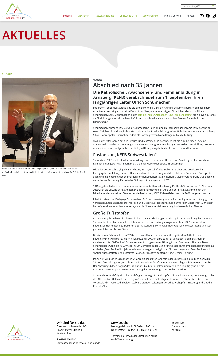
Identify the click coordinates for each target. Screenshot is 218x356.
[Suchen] (213, 6)
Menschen (83, 15)
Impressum (178, 322)
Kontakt (191, 15)
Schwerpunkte (151, 15)
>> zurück (7, 74)
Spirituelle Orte (128, 15)
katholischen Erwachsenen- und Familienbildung (165, 114)
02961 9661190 (67, 339)
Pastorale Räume (104, 15)
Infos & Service (172, 15)
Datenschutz (179, 326)
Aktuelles (67, 15)
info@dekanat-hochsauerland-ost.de (79, 343)
